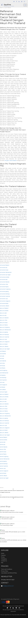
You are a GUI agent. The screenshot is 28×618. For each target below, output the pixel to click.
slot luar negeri (3, 392)
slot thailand (3, 351)
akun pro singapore (4, 341)
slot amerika (3, 353)
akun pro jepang (4, 332)
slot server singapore (5, 301)
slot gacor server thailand (10, 160)
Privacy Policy (4, 571)
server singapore (4, 470)
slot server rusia (4, 298)
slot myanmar (3, 380)
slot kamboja (3, 377)
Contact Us (4, 560)
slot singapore (3, 384)
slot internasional (4, 372)
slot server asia (3, 267)
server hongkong (4, 456)
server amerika (3, 439)
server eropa (3, 451)
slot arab (2, 356)
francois (9, 7)
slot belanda (3, 360)
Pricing (2, 557)
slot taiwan (2, 387)
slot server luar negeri (5, 274)
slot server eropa (4, 270)
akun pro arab (3, 313)
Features (3, 555)
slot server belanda (4, 282)
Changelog (4, 559)
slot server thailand (4, 265)
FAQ (2, 562)
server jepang (3, 461)
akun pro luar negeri (5, 348)
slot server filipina (4, 286)
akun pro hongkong (5, 327)
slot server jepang (4, 291)
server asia (2, 444)
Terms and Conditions (6, 569)
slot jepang (2, 375)
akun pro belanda (4, 317)
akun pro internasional (5, 329)
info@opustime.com (8, 586)
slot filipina (2, 368)
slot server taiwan (4, 303)
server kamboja (3, 463)
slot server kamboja (4, 293)
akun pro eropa (3, 322)
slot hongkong (3, 370)
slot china (2, 363)
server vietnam (3, 475)
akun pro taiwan (4, 344)
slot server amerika (4, 277)
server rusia (3, 468)
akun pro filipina (4, 325)
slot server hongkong (5, 289)
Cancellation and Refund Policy (9, 573)
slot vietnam (3, 389)
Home (2, 553)
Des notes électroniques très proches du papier (11, 512)
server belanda (3, 447)
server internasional (4, 458)
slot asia (2, 358)
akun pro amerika (4, 310)
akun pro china (3, 320)
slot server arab (3, 279)
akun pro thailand (4, 308)
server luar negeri (4, 478)
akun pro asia (3, 315)
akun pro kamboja (4, 334)
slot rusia (2, 382)
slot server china (4, 284)
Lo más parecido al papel (6, 518)
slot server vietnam (4, 305)
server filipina (3, 454)
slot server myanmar (5, 296)
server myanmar (4, 466)
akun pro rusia (3, 339)
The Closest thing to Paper (6, 525)
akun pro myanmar (4, 337)
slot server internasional (5, 272)
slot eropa (2, 365)
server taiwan (3, 473)
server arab (2, 442)
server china (3, 449)
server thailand (3, 437)
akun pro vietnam (4, 346)
